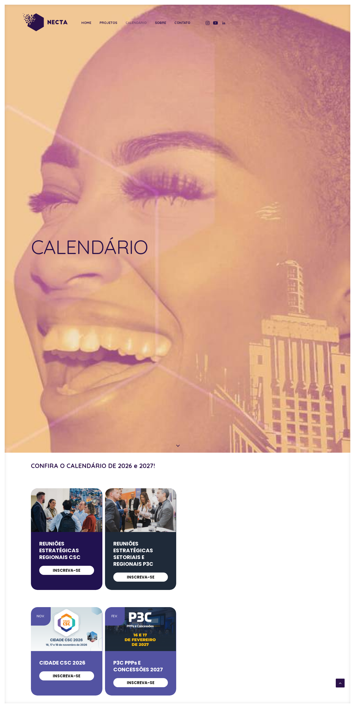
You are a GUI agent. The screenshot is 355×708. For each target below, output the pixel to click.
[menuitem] (86, 22)
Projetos (108, 22)
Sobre (160, 22)
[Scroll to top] (340, 683)
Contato (182, 22)
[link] (66, 570)
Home (86, 22)
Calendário (136, 22)
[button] (207, 22)
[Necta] (45, 22)
